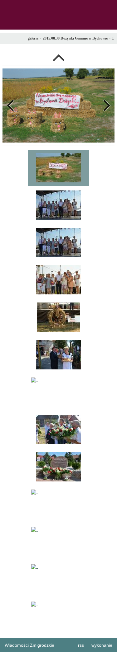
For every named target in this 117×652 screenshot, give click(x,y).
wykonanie (101, 645)
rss (81, 645)
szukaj (110, 7)
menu (7, 7)
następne (107, 105)
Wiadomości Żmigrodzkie (29, 645)
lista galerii (58, 57)
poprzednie (10, 105)
